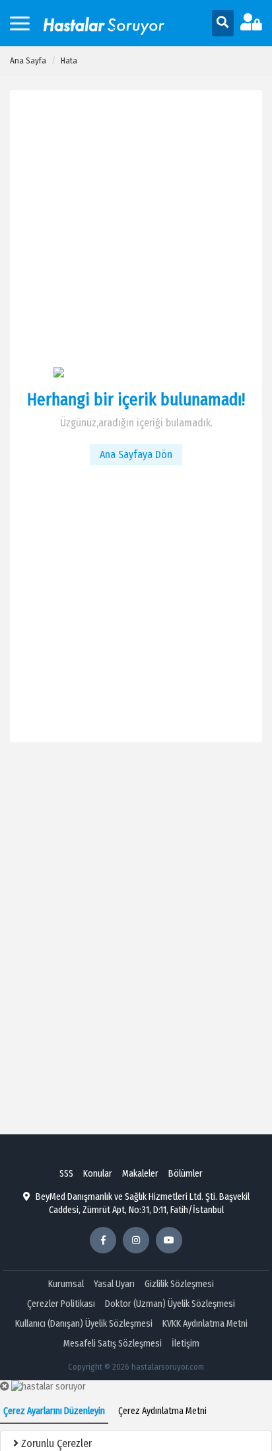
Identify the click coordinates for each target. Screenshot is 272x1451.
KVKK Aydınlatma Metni (205, 1323)
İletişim (185, 1343)
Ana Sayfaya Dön (136, 454)
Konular (97, 1173)
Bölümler (185, 1173)
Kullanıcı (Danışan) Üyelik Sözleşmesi (84, 1323)
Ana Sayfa (28, 60)
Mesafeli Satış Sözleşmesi (112, 1343)
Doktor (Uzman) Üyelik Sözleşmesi (170, 1304)
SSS (66, 1173)
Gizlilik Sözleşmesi (179, 1284)
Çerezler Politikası (61, 1304)
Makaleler (140, 1173)
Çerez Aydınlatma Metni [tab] (162, 1411)
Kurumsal (66, 1284)
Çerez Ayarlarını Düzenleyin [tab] (54, 1411)
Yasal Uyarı (114, 1284)
